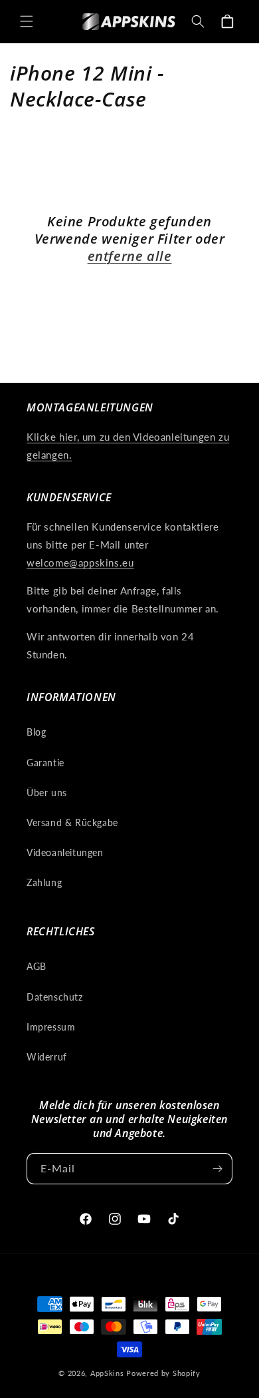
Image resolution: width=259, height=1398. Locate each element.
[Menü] (26, 21)
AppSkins (107, 1373)
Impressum (51, 1027)
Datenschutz (55, 997)
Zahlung (44, 882)
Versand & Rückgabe (72, 822)
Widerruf (47, 1056)
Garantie (45, 762)
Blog (36, 732)
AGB (36, 966)
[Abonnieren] (217, 1168)
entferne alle (130, 256)
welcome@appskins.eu (80, 563)
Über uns (47, 792)
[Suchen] (198, 21)
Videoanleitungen (65, 852)
